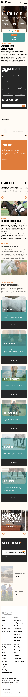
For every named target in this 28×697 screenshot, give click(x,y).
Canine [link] (4, 664)
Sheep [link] (4, 652)
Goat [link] (4, 655)
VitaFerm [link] (17, 634)
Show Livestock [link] (7, 672)
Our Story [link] (17, 649)
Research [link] (5, 623)
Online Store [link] (6, 628)
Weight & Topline (7, 88)
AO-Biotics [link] (17, 620)
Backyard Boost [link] (19, 623)
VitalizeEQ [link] (17, 637)
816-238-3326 (6, 684)
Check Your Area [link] (20, 576)
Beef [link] (3, 649)
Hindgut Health (21, 82)
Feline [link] (4, 667)
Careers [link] (16, 655)
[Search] (22, 2)
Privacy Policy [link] (5, 691)
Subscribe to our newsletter (11, 543)
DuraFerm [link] (17, 626)
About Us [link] (17, 647)
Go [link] (4, 164)
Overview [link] (14, 34)
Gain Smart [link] (17, 628)
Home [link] (4, 620)
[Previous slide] (2, 136)
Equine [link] (4, 661)
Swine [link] (4, 658)
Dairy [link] (4, 647)
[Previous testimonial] (3, 533)
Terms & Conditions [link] (6, 689)
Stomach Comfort (7, 82)
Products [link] (14, 37)
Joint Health (8, 93)
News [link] (16, 652)
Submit (5, 556)
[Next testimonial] (24, 533)
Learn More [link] (14, 324)
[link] (6, 2)
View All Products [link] (6, 119)
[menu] (25, 3)
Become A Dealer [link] (19, 661)
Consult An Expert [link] (20, 594)
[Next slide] (25, 136)
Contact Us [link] (17, 658)
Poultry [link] (4, 669)
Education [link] (14, 39)
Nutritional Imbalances (20, 93)
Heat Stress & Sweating (20, 88)
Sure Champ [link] (18, 631)
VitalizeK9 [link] (17, 640)
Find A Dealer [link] (6, 631)
